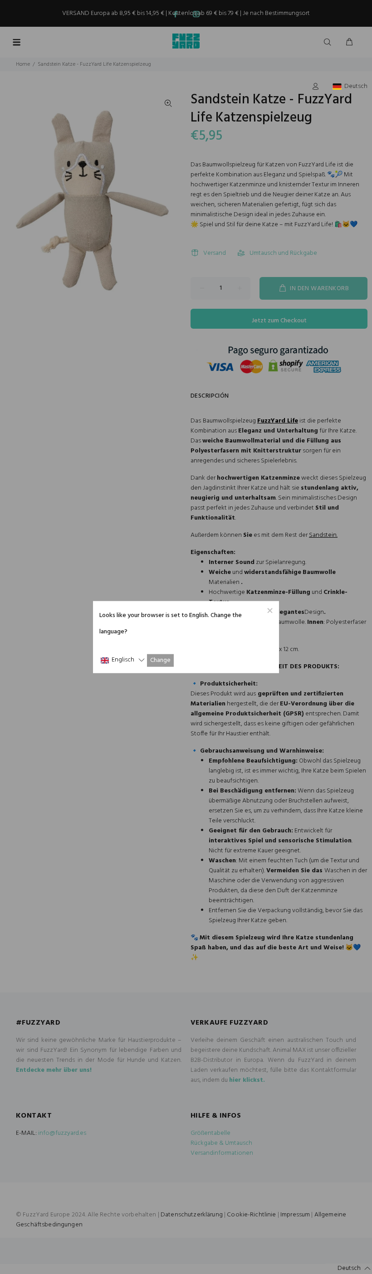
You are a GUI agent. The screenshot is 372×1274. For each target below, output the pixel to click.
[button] (122, 660)
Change (160, 660)
